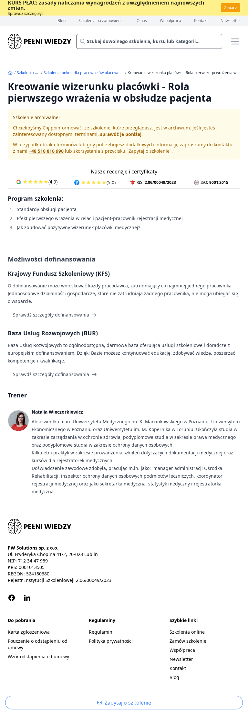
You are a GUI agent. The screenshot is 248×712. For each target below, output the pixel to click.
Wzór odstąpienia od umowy (38, 656)
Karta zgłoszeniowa (29, 632)
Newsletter (230, 20)
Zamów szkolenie (188, 641)
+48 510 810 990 (46, 151)
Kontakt (201, 20)
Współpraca (170, 20)
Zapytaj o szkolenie (128, 702)
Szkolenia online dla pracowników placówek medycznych (94, 72)
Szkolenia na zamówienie (101, 20)
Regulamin (100, 632)
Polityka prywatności (111, 641)
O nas (142, 20)
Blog (61, 20)
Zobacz (230, 7)
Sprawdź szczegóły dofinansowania (51, 315)
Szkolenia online (31, 72)
